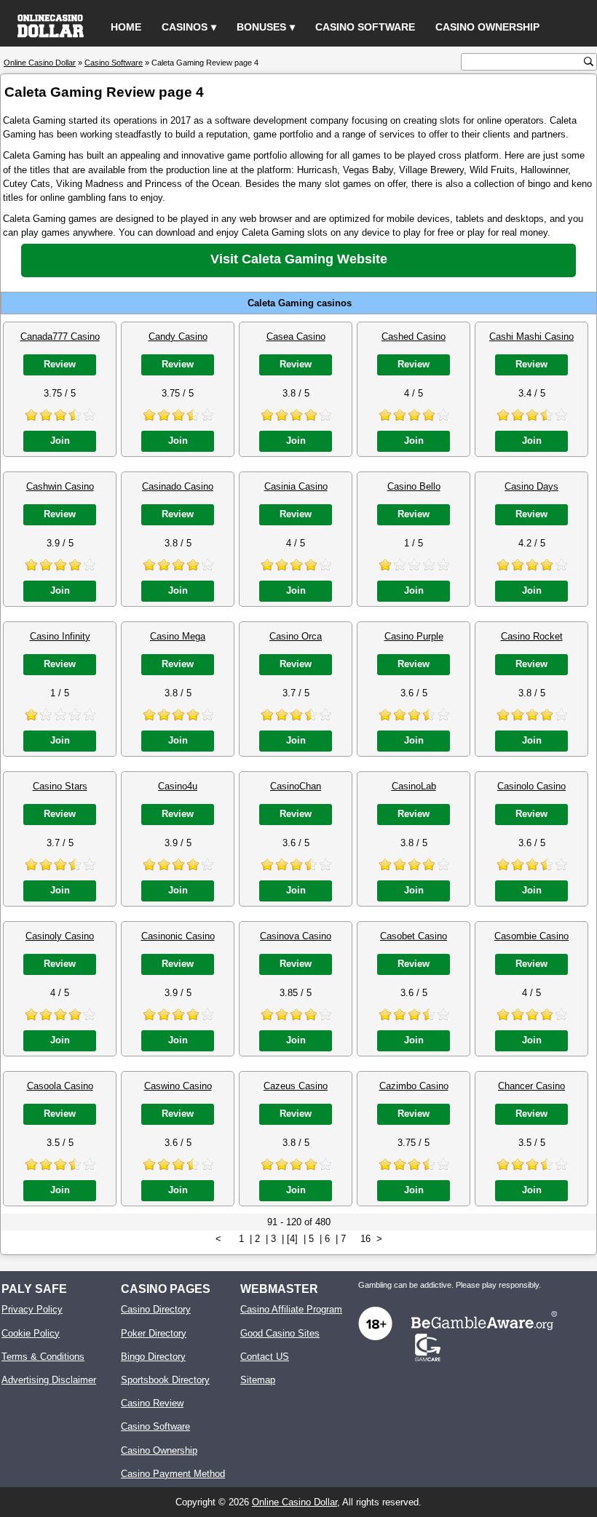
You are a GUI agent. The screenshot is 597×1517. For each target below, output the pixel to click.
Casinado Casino (177, 486)
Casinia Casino (296, 486)
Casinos (184, 27)
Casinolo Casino (531, 786)
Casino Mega (177, 636)
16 (365, 1238)
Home (126, 27)
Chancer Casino (531, 1085)
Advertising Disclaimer (48, 1379)
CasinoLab (414, 786)
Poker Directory (153, 1333)
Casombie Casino (531, 936)
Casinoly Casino (59, 936)
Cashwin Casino (60, 486)
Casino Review (152, 1403)
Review (60, 364)
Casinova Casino (295, 936)
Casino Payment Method (173, 1473)
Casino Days (531, 486)
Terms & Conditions (42, 1356)
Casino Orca (295, 636)
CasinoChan (295, 786)
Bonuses (261, 27)
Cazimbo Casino (413, 1085)
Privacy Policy (32, 1309)
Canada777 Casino (60, 336)
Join (60, 440)
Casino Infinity (60, 636)
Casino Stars (60, 786)
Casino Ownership (487, 27)
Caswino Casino (178, 1085)
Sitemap (257, 1379)
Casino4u (177, 786)
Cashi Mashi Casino (531, 336)
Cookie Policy (30, 1333)
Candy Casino (178, 336)
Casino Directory (156, 1309)
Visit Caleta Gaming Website (298, 259)
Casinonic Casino (178, 936)
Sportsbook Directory (165, 1379)
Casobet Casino (413, 936)
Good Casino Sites (280, 1333)
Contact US (264, 1356)
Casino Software (365, 27)
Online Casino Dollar (294, 1502)
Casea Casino (295, 336)
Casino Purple (413, 636)
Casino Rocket (532, 636)
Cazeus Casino (296, 1085)
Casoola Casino (60, 1085)
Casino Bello (413, 486)
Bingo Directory (153, 1356)
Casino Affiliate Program (291, 1309)
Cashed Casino (413, 336)
